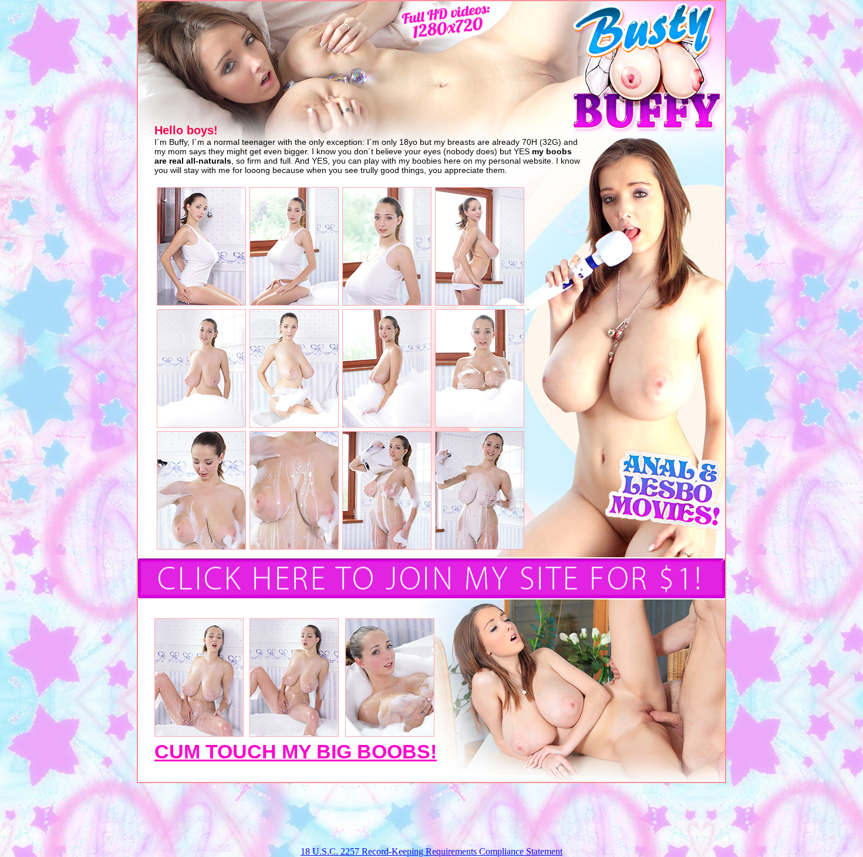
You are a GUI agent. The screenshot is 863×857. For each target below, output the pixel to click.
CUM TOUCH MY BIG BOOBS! (295, 751)
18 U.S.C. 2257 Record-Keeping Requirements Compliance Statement (431, 851)
